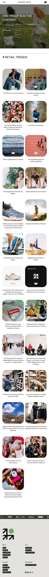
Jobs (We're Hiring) (6, 572)
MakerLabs (5, 550)
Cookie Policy (28, 550)
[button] (4, 2)
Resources (5, 557)
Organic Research (6, 552)
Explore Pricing (6, 567)
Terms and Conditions (30, 552)
